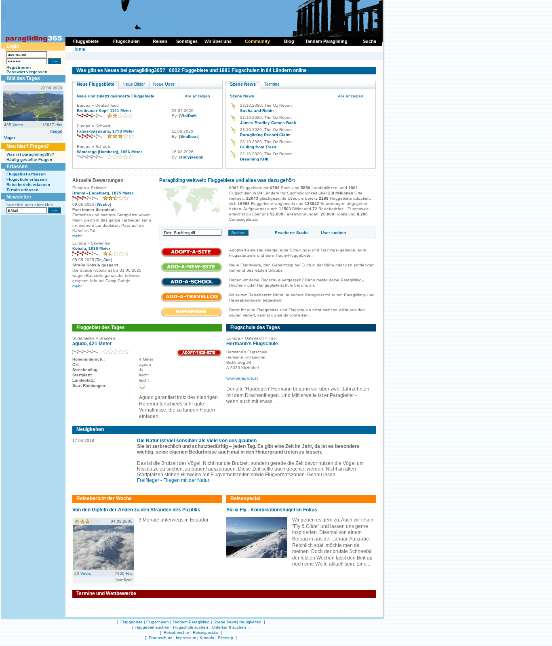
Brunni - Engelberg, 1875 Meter (102, 193)
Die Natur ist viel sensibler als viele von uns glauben (197, 440)
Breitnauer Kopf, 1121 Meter (104, 110)
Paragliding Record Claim (265, 135)
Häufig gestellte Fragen (29, 159)
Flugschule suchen (190, 627)
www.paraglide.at (242, 378)
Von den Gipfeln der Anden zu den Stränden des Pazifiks (136, 510)
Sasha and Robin (257, 110)
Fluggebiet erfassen (26, 174)
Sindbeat (189, 136)
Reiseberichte (176, 632)
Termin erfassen (22, 190)
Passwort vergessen (26, 72)
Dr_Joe (104, 260)
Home (79, 49)
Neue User (164, 84)
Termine (272, 84)
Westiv (103, 204)
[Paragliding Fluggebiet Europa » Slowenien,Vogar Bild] (33, 119)
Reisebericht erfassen (28, 184)
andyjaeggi (191, 157)
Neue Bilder (133, 84)
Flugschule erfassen (26, 179)
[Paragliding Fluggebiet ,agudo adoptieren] (199, 355)
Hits (58, 124)
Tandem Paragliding (191, 622)
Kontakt (207, 637)
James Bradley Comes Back (268, 122)
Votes (18, 124)
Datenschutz (160, 637)
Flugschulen (157, 622)
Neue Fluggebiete (95, 84)
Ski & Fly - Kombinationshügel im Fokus (271, 510)
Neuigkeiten (250, 622)
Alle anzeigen (197, 96)
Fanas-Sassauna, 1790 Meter (105, 131)
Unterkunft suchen (229, 627)
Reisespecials (205, 632)
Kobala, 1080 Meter (91, 248)
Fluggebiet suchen (152, 627)
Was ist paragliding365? (30, 154)
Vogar (9, 137)
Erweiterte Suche (292, 232)
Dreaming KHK (254, 159)
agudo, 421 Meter (92, 343)
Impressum (186, 637)
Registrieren (18, 67)
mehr (77, 236)
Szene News (243, 84)
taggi (56, 131)
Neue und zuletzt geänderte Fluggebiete (115, 96)
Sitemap (225, 637)
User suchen (333, 232)
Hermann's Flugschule (252, 343)
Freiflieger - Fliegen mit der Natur (173, 480)
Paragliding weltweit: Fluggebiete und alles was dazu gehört (227, 180)
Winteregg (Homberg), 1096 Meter (109, 152)
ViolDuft (188, 116)
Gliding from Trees (258, 147)
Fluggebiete (131, 622)
